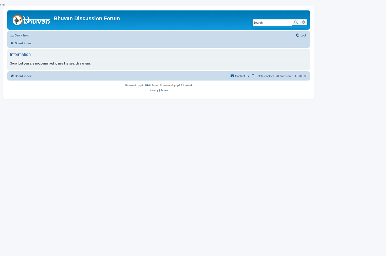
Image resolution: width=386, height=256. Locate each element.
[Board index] (31, 20)
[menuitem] (301, 35)
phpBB (144, 85)
